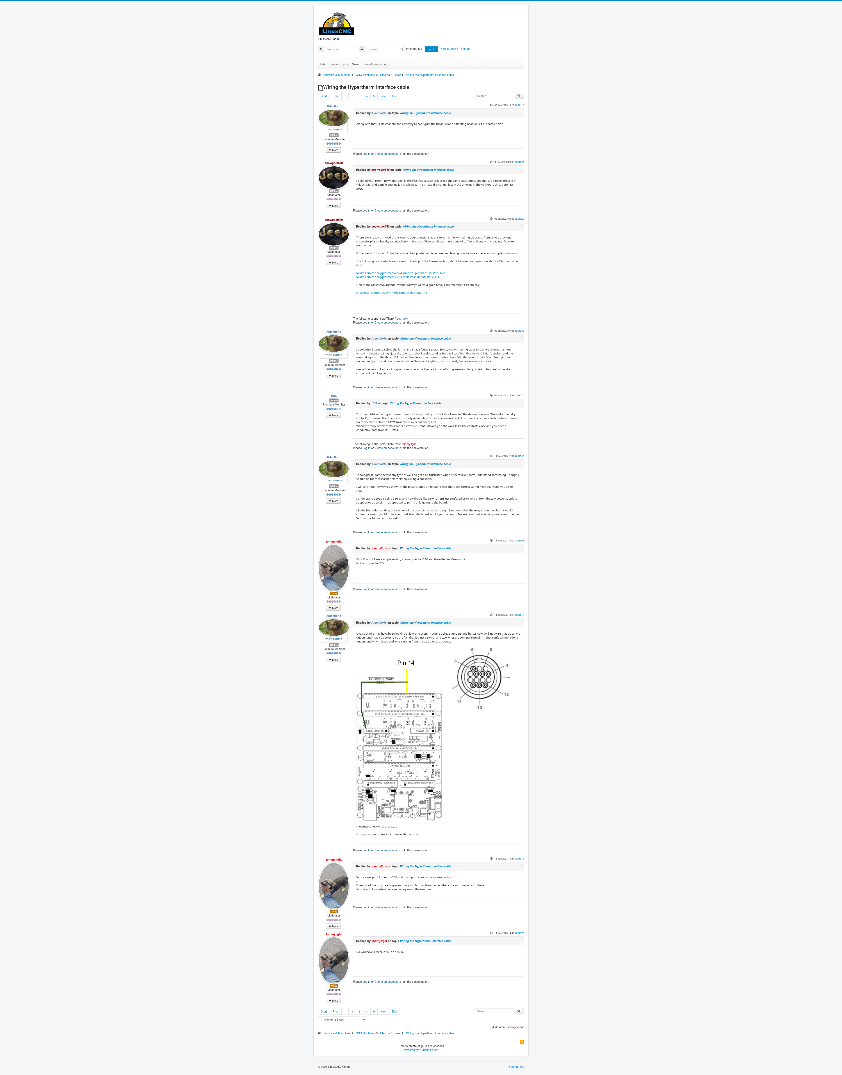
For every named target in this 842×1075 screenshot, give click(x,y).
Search (356, 64)
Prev (336, 96)
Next (383, 96)
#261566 (519, 540)
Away (334, 593)
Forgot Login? (450, 48)
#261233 (519, 330)
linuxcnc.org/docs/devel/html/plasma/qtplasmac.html (391, 293)
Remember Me (412, 49)
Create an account (386, 153)
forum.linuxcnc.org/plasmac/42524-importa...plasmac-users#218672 (400, 273)
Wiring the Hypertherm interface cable (425, 113)
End (394, 96)
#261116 (519, 105)
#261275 (519, 395)
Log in (431, 49)
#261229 (519, 218)
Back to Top (516, 1066)
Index (323, 64)
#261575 (519, 858)
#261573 (519, 614)
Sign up (466, 48)
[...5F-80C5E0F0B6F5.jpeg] (438, 734)
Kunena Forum (429, 1050)
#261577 (519, 933)
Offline (334, 135)
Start (324, 96)
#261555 (519, 456)
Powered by (411, 1050)
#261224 (519, 162)
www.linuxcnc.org (376, 64)
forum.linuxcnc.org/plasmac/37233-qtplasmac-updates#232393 (397, 277)
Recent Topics (339, 64)
